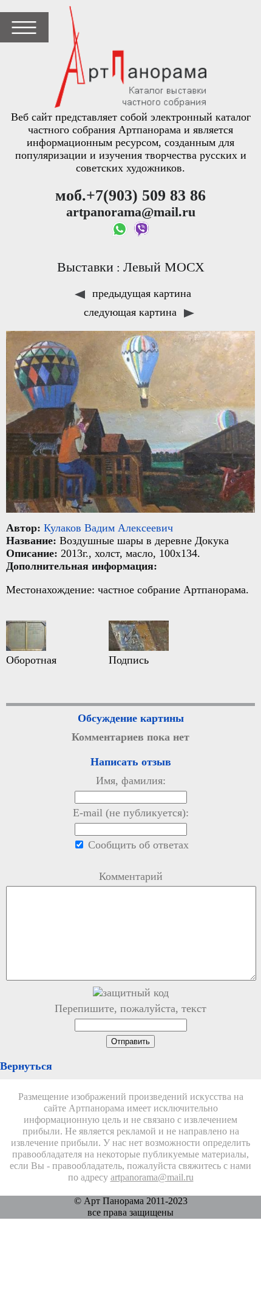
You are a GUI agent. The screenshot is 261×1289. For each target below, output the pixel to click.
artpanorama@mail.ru (152, 1177)
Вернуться (26, 1066)
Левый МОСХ (164, 267)
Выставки (85, 267)
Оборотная (31, 660)
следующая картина (132, 312)
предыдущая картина (140, 293)
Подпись (129, 660)
